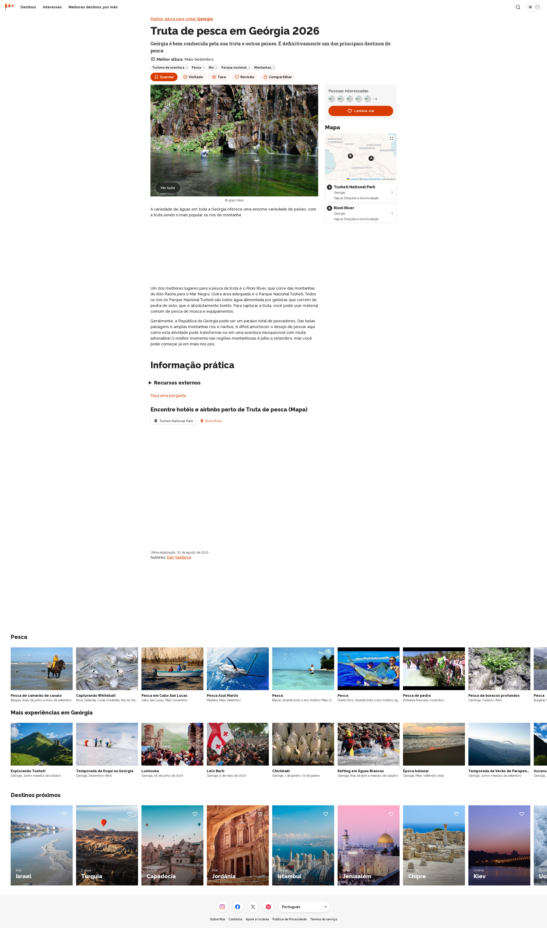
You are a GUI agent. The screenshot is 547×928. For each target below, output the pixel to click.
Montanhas (262, 67)
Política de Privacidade (289, 919)
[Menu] (534, 7)
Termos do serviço (323, 919)
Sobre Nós (217, 919)
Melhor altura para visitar (181, 19)
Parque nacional (234, 67)
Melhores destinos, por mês (93, 7)
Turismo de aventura (168, 67)
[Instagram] (222, 907)
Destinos (28, 7)
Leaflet (353, 179)
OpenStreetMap (372, 179)
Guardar (167, 77)
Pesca (196, 67)
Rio (211, 67)
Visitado (196, 77)
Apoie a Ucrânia (257, 919)
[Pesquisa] (517, 7)
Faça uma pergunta (168, 395)
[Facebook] (237, 907)
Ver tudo (168, 188)
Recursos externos (177, 383)
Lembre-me (364, 111)
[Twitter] (253, 907)
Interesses (52, 7)
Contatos (235, 919)
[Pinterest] (268, 907)
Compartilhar (280, 77)
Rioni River (214, 421)
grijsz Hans (236, 200)
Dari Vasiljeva (179, 557)
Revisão (247, 77)
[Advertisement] (234, 251)
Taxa (222, 77)
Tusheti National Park (176, 421)
